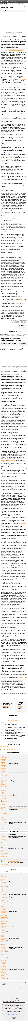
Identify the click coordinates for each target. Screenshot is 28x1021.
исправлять (23, 677)
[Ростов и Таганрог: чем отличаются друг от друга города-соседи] (4, 927)
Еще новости (14, 741)
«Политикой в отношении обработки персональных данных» (14, 1013)
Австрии (24, 79)
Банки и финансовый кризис (16, 50)
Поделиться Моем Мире (3, 1)
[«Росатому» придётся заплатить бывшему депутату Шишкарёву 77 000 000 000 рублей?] (4, 881)
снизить (21, 299)
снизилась (9, 159)
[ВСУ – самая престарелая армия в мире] (4, 938)
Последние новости (14, 720)
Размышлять (7, 615)
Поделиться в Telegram (12, 1)
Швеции (22, 77)
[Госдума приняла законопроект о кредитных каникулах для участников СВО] (4, 823)
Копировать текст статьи (15, 1)
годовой (24, 71)
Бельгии (12, 79)
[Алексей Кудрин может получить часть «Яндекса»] (4, 794)
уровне (16, 277)
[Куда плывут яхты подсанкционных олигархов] (4, 863)
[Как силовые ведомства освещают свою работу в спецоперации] (4, 839)
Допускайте (11, 460)
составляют (21, 68)
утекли (23, 523)
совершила (17, 558)
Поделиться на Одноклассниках (6, 1)
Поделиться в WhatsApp (8, 1)
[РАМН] (4, 956)
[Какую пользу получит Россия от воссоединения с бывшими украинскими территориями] (4, 853)
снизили (8, 162)
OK (14, 1018)
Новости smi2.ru (4, 718)
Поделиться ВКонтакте (1, 1)
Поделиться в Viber (10, 1)
